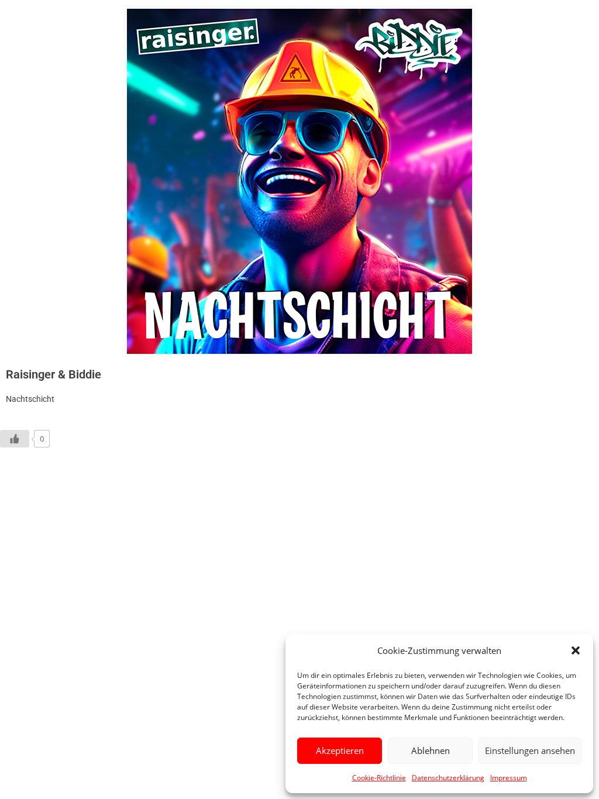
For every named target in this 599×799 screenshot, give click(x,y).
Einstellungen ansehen (530, 750)
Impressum (508, 778)
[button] (575, 650)
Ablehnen (430, 750)
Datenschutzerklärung (448, 778)
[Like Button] (14, 438)
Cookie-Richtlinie (379, 778)
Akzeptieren (340, 750)
